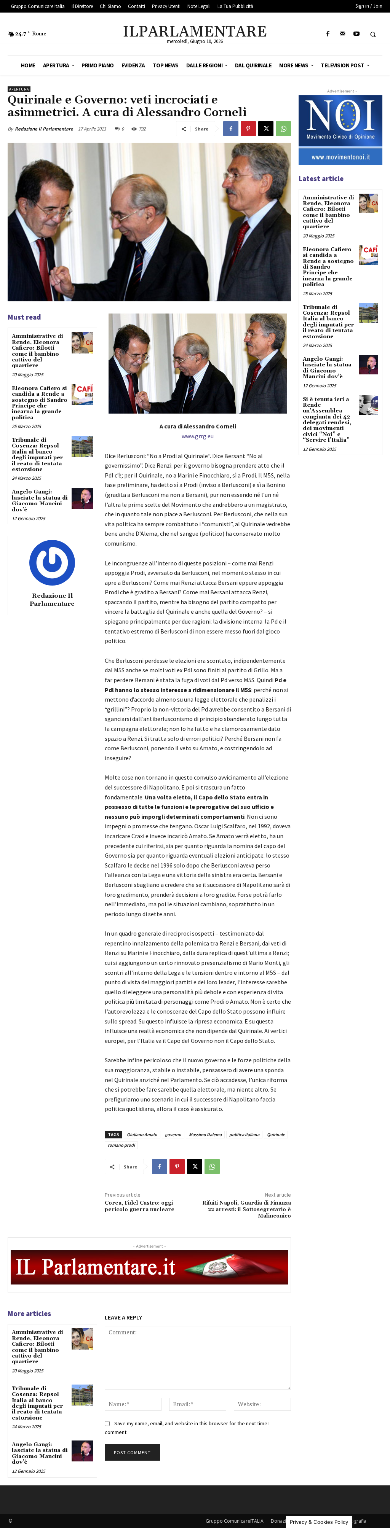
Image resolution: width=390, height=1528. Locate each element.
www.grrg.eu (198, 436)
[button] (372, 34)
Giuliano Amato (142, 1134)
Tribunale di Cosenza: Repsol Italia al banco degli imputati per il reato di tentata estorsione (37, 455)
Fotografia (355, 1521)
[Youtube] (356, 34)
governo (173, 1134)
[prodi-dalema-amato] (198, 364)
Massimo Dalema (205, 1134)
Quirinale (276, 1134)
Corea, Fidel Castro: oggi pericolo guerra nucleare (139, 1206)
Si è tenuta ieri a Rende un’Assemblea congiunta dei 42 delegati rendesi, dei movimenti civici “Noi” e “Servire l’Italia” (327, 420)
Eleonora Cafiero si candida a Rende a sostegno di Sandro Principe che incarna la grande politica (39, 403)
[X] (265, 128)
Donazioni (282, 1521)
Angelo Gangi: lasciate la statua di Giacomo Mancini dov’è (40, 501)
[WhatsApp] (283, 128)
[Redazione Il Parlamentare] (52, 563)
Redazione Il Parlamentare (44, 129)
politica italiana (244, 1134)
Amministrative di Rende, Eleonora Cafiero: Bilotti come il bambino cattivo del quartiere (37, 351)
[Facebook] (328, 34)
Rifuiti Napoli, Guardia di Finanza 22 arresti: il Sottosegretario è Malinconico (246, 1209)
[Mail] (342, 34)
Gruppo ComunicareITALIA (235, 1521)
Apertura (19, 89)
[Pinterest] (248, 128)
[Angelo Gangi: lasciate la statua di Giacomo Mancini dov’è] (82, 498)
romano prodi (121, 1145)
